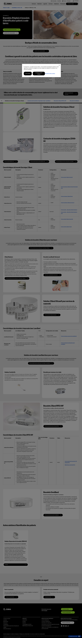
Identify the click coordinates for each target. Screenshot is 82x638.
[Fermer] (59, 65)
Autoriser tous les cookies (38, 73)
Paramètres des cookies (50, 73)
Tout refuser (27, 73)
